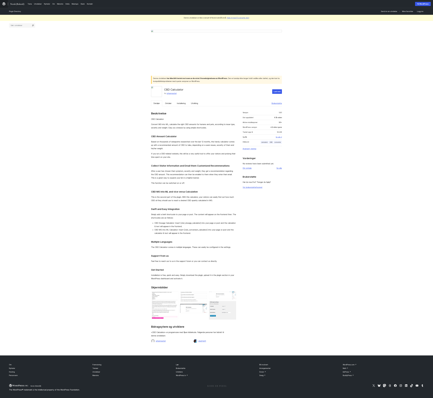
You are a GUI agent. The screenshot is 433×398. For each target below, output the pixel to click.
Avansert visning (249, 149)
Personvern (13, 375)
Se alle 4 (279, 137)
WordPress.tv (182, 375)
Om (10, 365)
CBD (271, 142)
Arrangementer (265, 368)
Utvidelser (96, 372)
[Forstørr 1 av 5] (175, 294)
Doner (262, 372)
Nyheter (12, 368)
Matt (345, 368)
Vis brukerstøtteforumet (252, 187)
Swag (262, 375)
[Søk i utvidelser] (33, 25)
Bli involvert (263, 365)
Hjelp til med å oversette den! (238, 18)
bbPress (347, 372)
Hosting (12, 372)
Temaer (95, 368)
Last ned (277, 91)
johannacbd (172, 93)
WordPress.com (349, 365)
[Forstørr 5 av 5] (233, 304)
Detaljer (156, 103)
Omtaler (168, 103)
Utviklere (179, 372)
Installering (181, 103)
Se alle (279, 168)
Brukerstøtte (277, 103)
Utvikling (194, 103)
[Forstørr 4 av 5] (233, 294)
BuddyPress (348, 375)
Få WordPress (423, 4)
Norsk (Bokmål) (36, 386)
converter (277, 142)
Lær (177, 365)
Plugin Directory (15, 11)
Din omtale (247, 168)
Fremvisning (96, 365)
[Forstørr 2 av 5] (204, 294)
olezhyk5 (202, 341)
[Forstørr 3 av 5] (204, 307)
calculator (264, 142)
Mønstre (95, 375)
